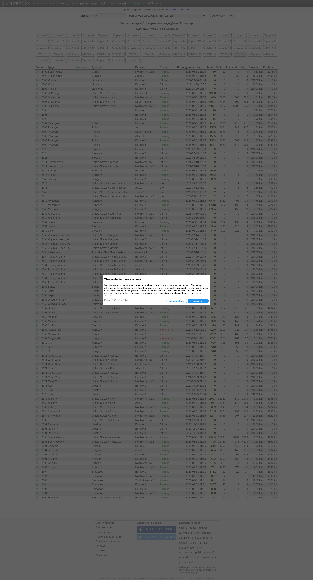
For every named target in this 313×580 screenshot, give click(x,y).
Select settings (176, 301)
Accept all (198, 301)
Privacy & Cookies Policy (116, 300)
